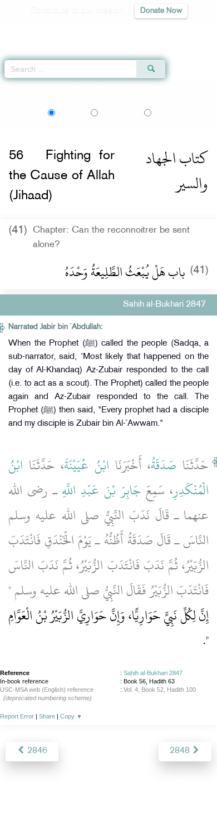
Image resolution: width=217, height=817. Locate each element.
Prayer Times (139, 31)
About (17, 784)
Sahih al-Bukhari (55, 88)
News (45, 784)
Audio (184, 31)
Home (13, 88)
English (70, 112)
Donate (198, 784)
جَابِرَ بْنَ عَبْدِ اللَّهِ (101, 490)
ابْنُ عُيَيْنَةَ (86, 465)
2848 (181, 751)
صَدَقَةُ (163, 465)
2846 (36, 751)
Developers (121, 784)
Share (47, 716)
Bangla (174, 112)
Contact (164, 784)
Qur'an (53, 31)
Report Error (17, 716)
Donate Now (161, 10)
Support (78, 784)
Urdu (118, 112)
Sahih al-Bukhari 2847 (153, 673)
